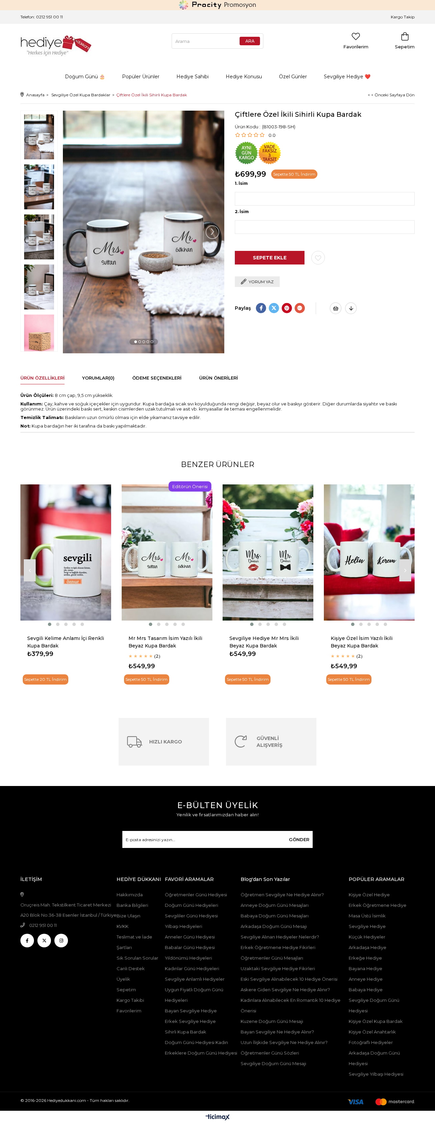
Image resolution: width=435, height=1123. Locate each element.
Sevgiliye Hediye (367, 926)
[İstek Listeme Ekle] (336, 308)
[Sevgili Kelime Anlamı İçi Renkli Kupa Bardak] (65, 552)
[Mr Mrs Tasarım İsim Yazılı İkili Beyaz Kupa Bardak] (167, 552)
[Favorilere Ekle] (318, 257)
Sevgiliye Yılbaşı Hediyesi (376, 1074)
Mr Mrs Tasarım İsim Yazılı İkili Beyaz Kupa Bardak (165, 642)
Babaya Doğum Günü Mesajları (275, 915)
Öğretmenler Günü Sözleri (270, 1053)
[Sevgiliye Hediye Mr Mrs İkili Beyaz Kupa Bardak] (268, 552)
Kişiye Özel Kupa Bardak (376, 1021)
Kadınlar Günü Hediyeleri (192, 968)
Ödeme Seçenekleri (156, 378)
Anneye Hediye (366, 979)
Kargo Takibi (130, 1000)
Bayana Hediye (365, 968)
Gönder (299, 839)
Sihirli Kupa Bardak (185, 1031)
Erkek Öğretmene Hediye (377, 905)
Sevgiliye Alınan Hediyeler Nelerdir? (280, 937)
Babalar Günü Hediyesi (190, 947)
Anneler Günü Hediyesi (190, 937)
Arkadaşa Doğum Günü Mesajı (274, 926)
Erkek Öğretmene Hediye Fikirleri (278, 947)
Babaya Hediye (366, 989)
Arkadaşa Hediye (367, 947)
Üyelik (123, 979)
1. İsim (241, 183)
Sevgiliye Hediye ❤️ (347, 77)
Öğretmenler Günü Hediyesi (196, 894)
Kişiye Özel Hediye (369, 894)
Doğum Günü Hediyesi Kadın (196, 1042)
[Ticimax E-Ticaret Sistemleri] (218, 1117)
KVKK (122, 926)
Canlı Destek (131, 968)
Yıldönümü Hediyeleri (188, 958)
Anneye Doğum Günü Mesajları (275, 905)
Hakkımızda (130, 894)
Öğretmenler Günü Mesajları (272, 958)
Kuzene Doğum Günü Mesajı (272, 1021)
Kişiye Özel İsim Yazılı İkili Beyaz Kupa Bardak (362, 642)
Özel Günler (293, 77)
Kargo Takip (403, 16)
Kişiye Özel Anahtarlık (372, 1031)
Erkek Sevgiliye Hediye (190, 1021)
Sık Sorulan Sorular (137, 958)
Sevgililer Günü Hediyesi (191, 915)
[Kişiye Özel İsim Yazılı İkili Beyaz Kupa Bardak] (369, 552)
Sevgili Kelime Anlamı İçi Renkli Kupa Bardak (65, 642)
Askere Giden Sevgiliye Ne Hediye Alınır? (285, 989)
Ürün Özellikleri (42, 378)
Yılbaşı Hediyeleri (183, 926)
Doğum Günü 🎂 (85, 77)
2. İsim (242, 211)
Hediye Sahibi (192, 77)
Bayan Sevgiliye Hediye (191, 1010)
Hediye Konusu (244, 77)
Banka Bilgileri (132, 905)
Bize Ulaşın (128, 915)
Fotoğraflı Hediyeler (371, 1042)
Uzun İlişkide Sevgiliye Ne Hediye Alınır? (285, 1042)
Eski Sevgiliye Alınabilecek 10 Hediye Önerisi (289, 979)
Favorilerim (129, 1010)
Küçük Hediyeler (367, 937)
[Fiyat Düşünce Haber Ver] (351, 308)
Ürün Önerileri (218, 378)
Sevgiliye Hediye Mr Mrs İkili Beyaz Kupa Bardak (264, 642)
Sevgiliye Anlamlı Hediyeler (195, 979)
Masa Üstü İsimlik (367, 915)
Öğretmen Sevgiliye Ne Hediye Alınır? (282, 894)
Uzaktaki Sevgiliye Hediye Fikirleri (278, 968)
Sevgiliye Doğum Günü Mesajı (273, 1063)
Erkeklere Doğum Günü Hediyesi (201, 1053)
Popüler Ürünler (140, 77)
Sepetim (126, 989)
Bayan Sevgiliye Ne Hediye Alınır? (277, 1031)
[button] (135, 342)
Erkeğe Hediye (365, 958)
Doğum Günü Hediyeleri (191, 905)
